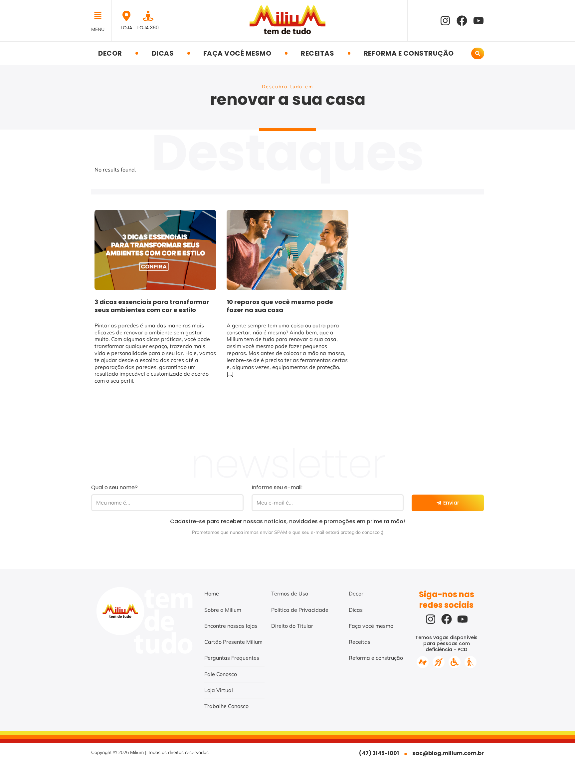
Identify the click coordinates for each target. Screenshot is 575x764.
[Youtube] (478, 20)
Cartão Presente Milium (233, 641)
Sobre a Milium (222, 609)
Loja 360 (148, 27)
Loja (126, 27)
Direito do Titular (292, 625)
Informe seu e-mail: (277, 487)
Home (211, 593)
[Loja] (126, 16)
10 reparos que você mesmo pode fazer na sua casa (280, 306)
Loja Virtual (218, 690)
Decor (110, 53)
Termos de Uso (289, 593)
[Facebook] (462, 20)
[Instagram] (445, 20)
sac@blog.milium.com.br (448, 753)
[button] (99, 16)
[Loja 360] (148, 16)
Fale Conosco (220, 674)
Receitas (317, 53)
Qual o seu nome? (114, 487)
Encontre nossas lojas (231, 625)
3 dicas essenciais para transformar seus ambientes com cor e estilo (152, 306)
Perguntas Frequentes (231, 657)
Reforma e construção (409, 53)
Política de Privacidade (299, 609)
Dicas (163, 53)
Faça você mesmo (237, 53)
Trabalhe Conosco (226, 706)
